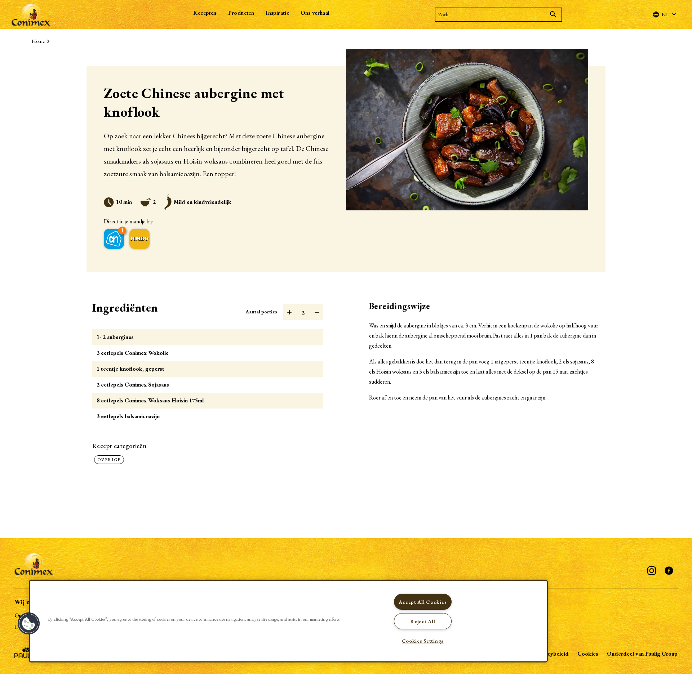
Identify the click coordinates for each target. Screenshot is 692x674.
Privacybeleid (552, 653)
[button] (28, 623)
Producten (241, 13)
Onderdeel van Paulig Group (642, 653)
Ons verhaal (315, 13)
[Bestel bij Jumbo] (139, 239)
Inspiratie (277, 13)
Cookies (587, 653)
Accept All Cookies (423, 601)
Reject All (422, 621)
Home (38, 41)
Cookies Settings (423, 640)
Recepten (204, 13)
